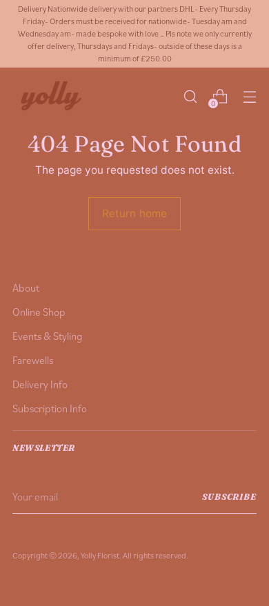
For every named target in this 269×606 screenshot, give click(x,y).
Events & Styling (47, 336)
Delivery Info (40, 384)
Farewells (32, 360)
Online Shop (39, 312)
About (25, 287)
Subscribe (229, 497)
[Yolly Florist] (50, 97)
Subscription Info (49, 408)
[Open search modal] (190, 97)
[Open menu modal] (249, 97)
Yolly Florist (100, 555)
